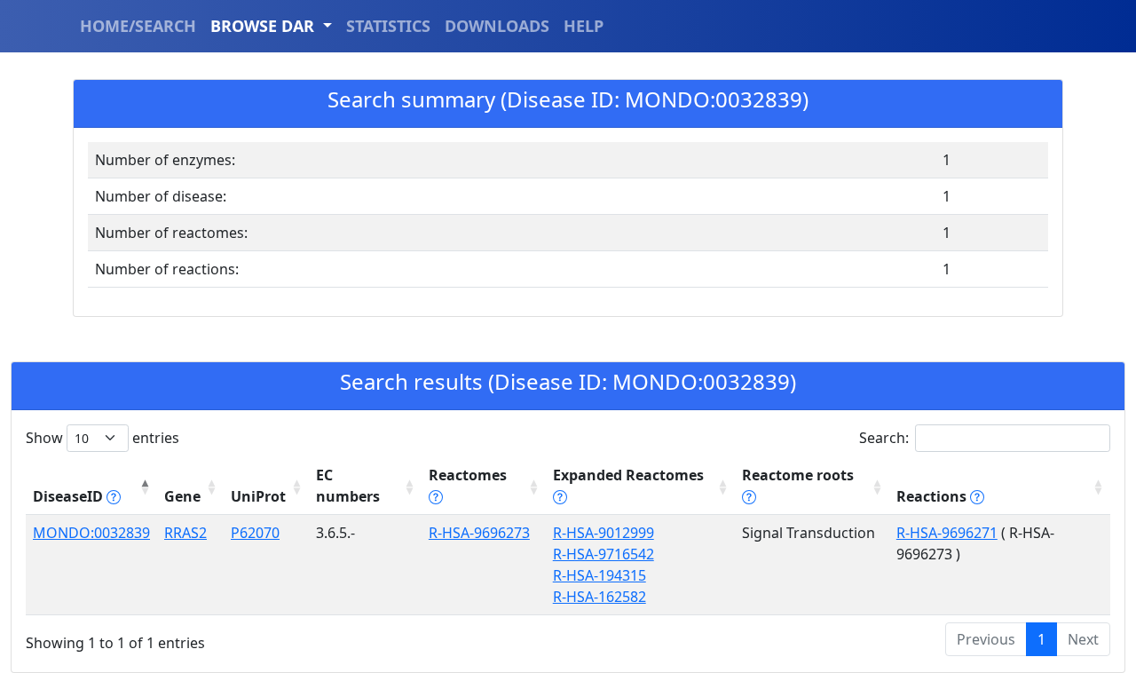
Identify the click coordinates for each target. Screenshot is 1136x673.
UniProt (258, 496)
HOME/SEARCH (138, 25)
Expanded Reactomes (628, 475)
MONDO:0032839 (91, 532)
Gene (182, 496)
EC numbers (348, 485)
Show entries (102, 437)
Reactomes (468, 475)
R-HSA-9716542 (603, 554)
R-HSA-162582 (599, 596)
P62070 (255, 532)
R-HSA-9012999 (603, 532)
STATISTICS (388, 25)
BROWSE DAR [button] (264, 25)
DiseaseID (69, 496)
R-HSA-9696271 (947, 532)
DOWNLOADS (497, 25)
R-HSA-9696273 (479, 532)
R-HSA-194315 (599, 575)
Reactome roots (798, 475)
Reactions (933, 496)
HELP (584, 25)
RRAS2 (185, 532)
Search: (884, 437)
